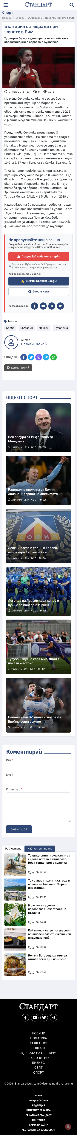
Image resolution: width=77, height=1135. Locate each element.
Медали (44, 328)
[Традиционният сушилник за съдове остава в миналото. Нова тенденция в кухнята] (15, 864)
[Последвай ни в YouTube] (34, 1017)
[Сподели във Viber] (38, 357)
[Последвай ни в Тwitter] (44, 1017)
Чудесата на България (39, 1053)
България (26, 328)
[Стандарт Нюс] (38, 1010)
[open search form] (72, 5)
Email (9, 774)
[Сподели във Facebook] (23, 357)
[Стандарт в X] (60, 306)
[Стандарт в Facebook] (34, 306)
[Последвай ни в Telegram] (53, 1017)
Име (9, 760)
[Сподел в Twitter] (31, 357)
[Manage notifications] (68, 1127)
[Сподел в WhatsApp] (53, 357)
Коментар (14, 789)
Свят (38, 1067)
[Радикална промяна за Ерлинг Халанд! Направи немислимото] (38, 480)
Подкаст (38, 1048)
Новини (6, 18)
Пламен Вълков (34, 344)
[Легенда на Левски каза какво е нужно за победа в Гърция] (38, 591)
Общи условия (38, 1100)
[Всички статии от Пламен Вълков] (11, 342)
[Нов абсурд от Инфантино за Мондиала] (38, 427)
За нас (38, 1096)
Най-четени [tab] (13, 848)
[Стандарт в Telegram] (51, 306)
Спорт (20, 18)
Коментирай (20, 368)
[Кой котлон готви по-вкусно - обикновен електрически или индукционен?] (15, 939)
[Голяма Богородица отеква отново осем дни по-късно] (15, 964)
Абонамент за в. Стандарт (39, 1130)
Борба (10, 328)
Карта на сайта (38, 1125)
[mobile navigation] (5, 5)
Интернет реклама (38, 1110)
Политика (38, 1038)
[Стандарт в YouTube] (43, 306)
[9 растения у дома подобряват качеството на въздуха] (15, 914)
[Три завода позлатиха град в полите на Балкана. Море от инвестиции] (15, 890)
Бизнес (38, 1062)
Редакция (38, 1105)
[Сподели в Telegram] (46, 357)
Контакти (38, 1120)
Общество (38, 1043)
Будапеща (61, 328)
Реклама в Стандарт (39, 1115)
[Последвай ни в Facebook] (25, 1017)
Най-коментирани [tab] (39, 848)
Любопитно (38, 1057)
